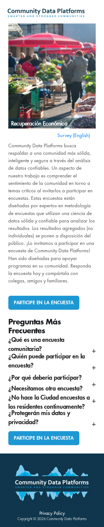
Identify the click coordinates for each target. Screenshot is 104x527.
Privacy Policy (52, 513)
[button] (52, 348)
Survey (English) (73, 135)
